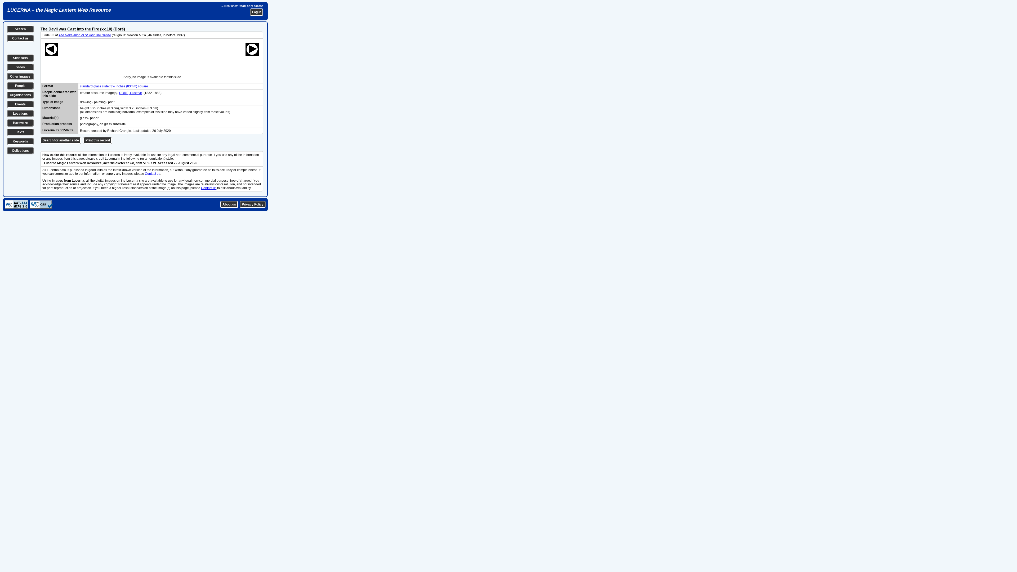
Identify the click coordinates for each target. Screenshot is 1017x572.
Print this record (98, 140)
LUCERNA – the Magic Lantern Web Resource (59, 10)
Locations (20, 113)
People (20, 86)
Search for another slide (61, 140)
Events (20, 104)
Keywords (20, 141)
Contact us (20, 38)
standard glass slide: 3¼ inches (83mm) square (114, 86)
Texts (20, 132)
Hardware (20, 123)
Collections (20, 151)
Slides (20, 67)
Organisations (20, 95)
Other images (20, 76)
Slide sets (20, 58)
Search (20, 29)
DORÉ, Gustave (130, 93)
